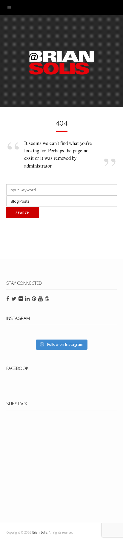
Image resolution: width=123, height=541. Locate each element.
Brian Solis (61, 62)
